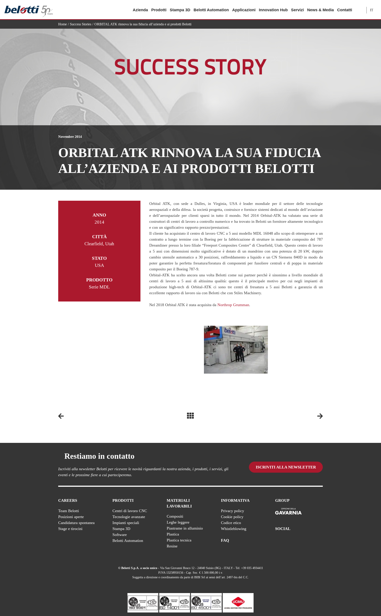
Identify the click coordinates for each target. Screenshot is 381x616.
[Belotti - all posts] (190, 416)
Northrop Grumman (233, 305)
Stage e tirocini (70, 528)
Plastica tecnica (179, 540)
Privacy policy (232, 511)
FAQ (225, 540)
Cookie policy (232, 517)
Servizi (297, 10)
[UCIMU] (238, 602)
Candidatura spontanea (76, 523)
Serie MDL (99, 287)
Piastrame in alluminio (185, 528)
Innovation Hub (273, 10)
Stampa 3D (180, 10)
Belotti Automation (211, 10)
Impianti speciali (125, 523)
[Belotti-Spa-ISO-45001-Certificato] (206, 602)
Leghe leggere (178, 522)
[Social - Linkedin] (311, 540)
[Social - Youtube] (302, 540)
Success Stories (80, 24)
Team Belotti (68, 511)
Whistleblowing (233, 528)
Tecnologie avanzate (128, 517)
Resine (172, 546)
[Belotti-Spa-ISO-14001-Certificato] (174, 602)
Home (62, 24)
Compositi (175, 516)
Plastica (173, 534)
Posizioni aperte (71, 517)
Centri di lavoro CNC (129, 511)
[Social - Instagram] (320, 540)
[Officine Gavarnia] (288, 511)
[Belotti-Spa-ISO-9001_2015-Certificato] (142, 602)
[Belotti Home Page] (28, 10)
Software (119, 534)
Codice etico (231, 523)
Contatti (344, 10)
